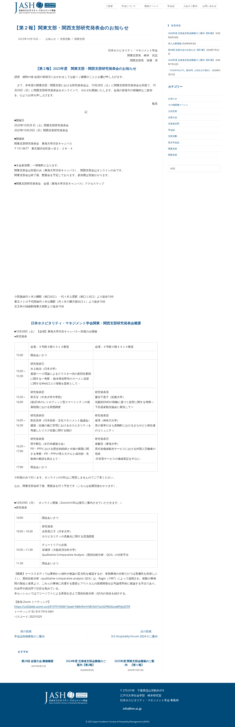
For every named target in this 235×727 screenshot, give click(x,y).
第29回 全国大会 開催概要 (38, 661)
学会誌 (171, 129)
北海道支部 (173, 123)
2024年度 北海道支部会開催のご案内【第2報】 (86, 663)
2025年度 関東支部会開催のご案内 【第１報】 (134, 663)
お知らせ (51, 39)
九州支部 (172, 111)
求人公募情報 (174, 43)
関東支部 (79, 39)
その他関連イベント (178, 104)
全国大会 (172, 117)
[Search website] (221, 6)
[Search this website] (194, 168)
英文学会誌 (173, 142)
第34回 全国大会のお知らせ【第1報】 (187, 49)
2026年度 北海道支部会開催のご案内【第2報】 (191, 33)
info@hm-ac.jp (132, 709)
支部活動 (65, 39)
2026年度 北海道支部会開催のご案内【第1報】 (191, 59)
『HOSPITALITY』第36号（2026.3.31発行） (189, 70)
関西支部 (172, 154)
